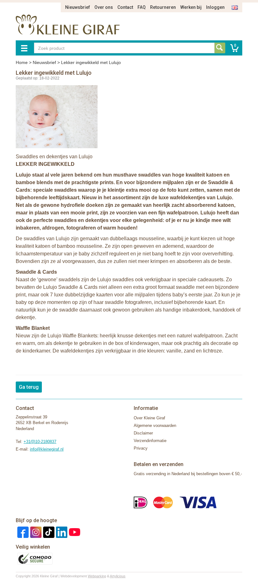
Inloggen (215, 7)
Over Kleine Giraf (149, 418)
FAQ (141, 7)
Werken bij (191, 7)
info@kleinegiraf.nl (47, 449)
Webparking (97, 576)
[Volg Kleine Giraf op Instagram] (35, 531)
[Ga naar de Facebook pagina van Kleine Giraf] (22, 531)
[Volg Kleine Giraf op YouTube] (73, 531)
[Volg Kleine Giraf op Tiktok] (48, 531)
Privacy (141, 448)
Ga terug (29, 387)
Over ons (103, 7)
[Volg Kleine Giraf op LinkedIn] (60, 531)
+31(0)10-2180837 (40, 441)
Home (22, 62)
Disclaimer (143, 433)
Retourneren (163, 7)
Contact (125, 7)
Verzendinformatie (150, 440)
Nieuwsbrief (77, 7)
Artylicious (118, 576)
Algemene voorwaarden (155, 425)
